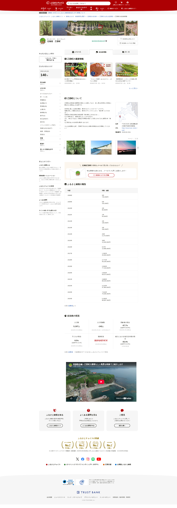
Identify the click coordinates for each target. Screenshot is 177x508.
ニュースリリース (59, 497)
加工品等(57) (44, 119)
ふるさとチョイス (54, 464)
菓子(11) (42, 115)
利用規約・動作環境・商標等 (121, 497)
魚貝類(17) (43, 103)
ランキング (70, 8)
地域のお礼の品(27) (46, 128)
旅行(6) (42, 122)
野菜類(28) (43, 106)
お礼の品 (46, 8)
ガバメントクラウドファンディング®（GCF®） (82, 464)
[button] (106, 41)
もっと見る (133, 88)
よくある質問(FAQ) (88, 425)
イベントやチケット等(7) (47, 125)
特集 (91, 8)
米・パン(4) (43, 97)
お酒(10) (42, 109)
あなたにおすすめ (81, 8)
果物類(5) (43, 100)
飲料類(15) (43, 112)
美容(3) (42, 134)
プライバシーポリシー (91, 497)
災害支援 (108, 464)
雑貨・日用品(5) (45, 131)
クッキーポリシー (105, 497)
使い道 (100, 8)
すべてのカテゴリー (46, 93)
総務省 (70, 306)
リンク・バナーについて (74, 497)
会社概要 (49, 497)
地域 (59, 8)
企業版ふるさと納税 (124, 464)
